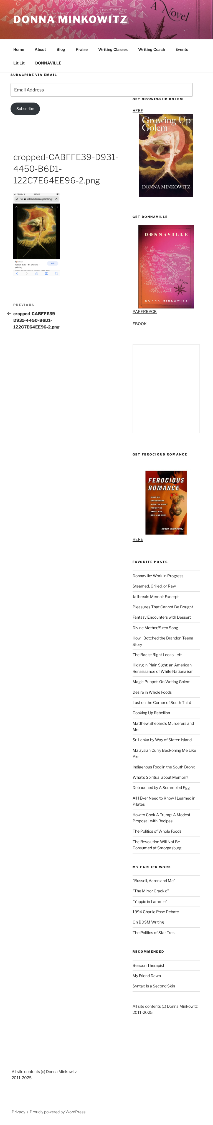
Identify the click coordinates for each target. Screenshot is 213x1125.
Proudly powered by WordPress (57, 1111)
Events (182, 49)
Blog (61, 49)
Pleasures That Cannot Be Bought (163, 606)
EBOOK (140, 323)
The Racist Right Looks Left (157, 654)
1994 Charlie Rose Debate (156, 911)
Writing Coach (151, 49)
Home (18, 49)
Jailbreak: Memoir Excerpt (156, 596)
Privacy (18, 1111)
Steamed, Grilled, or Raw (154, 586)
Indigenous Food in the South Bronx (164, 767)
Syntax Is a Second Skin (154, 986)
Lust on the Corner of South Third (162, 702)
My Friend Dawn (147, 975)
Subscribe (25, 108)
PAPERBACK (145, 311)
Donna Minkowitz (70, 19)
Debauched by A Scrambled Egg (161, 787)
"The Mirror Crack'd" (151, 890)
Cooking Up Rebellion (151, 712)
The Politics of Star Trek (154, 932)
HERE (138, 539)
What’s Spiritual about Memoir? (160, 777)
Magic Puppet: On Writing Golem (162, 681)
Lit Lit (19, 63)
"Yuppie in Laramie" (150, 901)
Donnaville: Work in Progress (158, 575)
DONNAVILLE (48, 63)
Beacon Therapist (148, 965)
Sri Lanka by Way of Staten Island (162, 739)
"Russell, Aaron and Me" (154, 880)
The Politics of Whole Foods (157, 831)
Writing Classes (113, 49)
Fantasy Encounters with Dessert (162, 617)
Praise (82, 49)
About (40, 49)
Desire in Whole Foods (152, 692)
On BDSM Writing (148, 922)
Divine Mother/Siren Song (155, 627)
